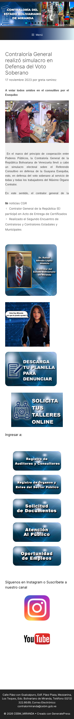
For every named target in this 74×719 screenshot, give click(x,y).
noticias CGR (18, 203)
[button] (26, 23)
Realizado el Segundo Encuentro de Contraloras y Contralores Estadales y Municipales (32, 224)
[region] (37, 14)
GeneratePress (61, 713)
